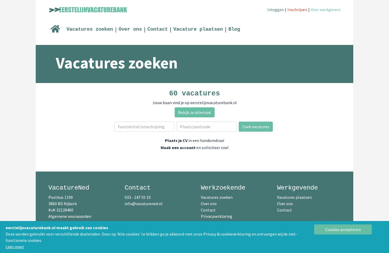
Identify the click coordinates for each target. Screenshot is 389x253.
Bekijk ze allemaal (194, 112)
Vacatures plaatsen (294, 197)
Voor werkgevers (326, 9)
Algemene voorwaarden (69, 216)
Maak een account (178, 147)
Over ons (130, 29)
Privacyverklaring (216, 216)
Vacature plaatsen (198, 29)
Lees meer (15, 246)
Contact (157, 29)
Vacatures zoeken (89, 29)
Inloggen (275, 9)
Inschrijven (297, 9)
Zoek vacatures (255, 126)
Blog (234, 29)
